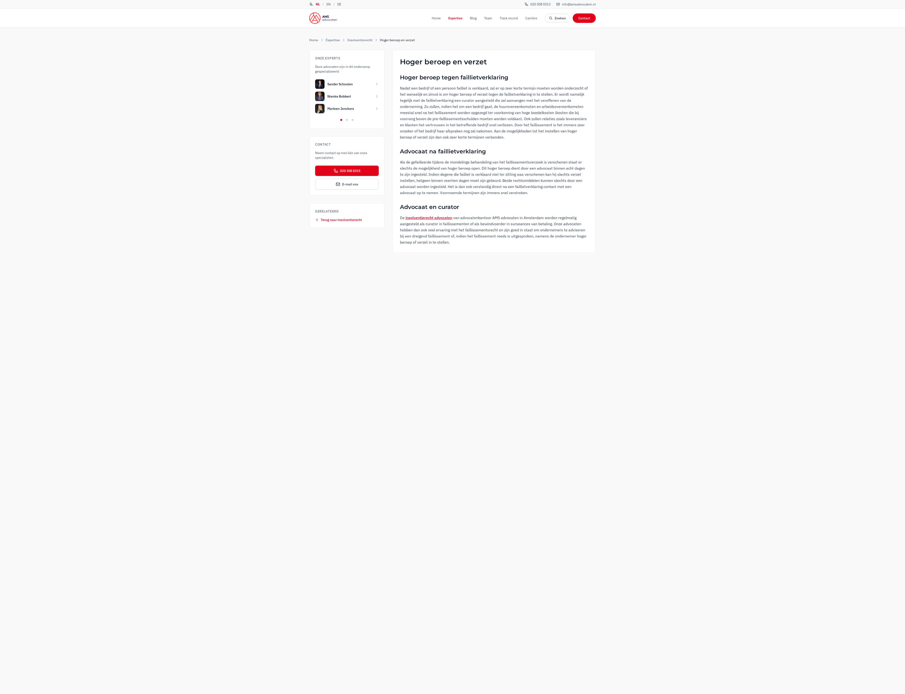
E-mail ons (350, 184)
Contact (584, 18)
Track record (509, 18)
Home (436, 18)
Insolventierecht (359, 40)
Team (488, 18)
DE (339, 4)
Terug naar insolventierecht (341, 220)
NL (318, 4)
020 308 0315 (350, 171)
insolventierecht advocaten (429, 217)
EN (328, 4)
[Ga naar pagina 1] (341, 120)
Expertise (455, 18)
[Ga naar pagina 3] (352, 120)
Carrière (531, 18)
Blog (473, 18)
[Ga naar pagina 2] (347, 120)
